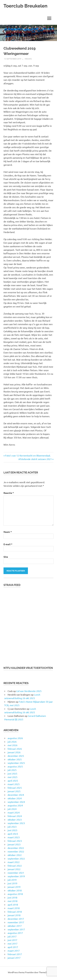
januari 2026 (14, 752)
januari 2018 (14, 915)
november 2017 (16, 922)
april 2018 (13, 904)
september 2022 (16, 858)
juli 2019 (12, 879)
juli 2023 (12, 826)
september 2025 (16, 762)
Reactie (9, 492)
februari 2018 (15, 911)
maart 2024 (14, 812)
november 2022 (16, 851)
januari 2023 (14, 844)
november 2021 (16, 872)
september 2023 (16, 823)
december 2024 (16, 794)
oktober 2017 (15, 925)
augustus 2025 (15, 766)
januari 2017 (14, 957)
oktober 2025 (15, 759)
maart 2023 (14, 837)
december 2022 (16, 847)
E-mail (8, 544)
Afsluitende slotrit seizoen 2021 (35, 458)
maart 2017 (14, 950)
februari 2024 (15, 815)
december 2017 (16, 918)
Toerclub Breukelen (25, 6)
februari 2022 (15, 865)
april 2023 (13, 833)
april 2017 (13, 947)
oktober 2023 (15, 819)
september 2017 (16, 929)
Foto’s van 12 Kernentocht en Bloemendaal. (28, 455)
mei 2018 (12, 900)
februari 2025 (15, 787)
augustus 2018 (15, 893)
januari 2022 (14, 869)
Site (6, 556)
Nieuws (28, 58)
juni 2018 (12, 897)
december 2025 (16, 755)
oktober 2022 (15, 854)
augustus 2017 (15, 932)
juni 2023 (12, 830)
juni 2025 (12, 773)
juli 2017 (12, 936)
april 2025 (13, 780)
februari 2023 (15, 840)
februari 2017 (15, 954)
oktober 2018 (15, 890)
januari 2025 (14, 791)
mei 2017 (12, 943)
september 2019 (16, 876)
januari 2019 (14, 886)
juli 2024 (12, 808)
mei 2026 (12, 745)
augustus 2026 (15, 738)
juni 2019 (12, 883)
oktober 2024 (15, 798)
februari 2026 (15, 748)
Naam (8, 531)
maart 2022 (14, 862)
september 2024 (16, 801)
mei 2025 (12, 777)
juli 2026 (12, 741)
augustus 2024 (15, 805)
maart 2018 (14, 908)
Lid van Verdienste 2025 (29, 690)
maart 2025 (14, 784)
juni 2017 (12, 939)
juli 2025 (12, 769)
